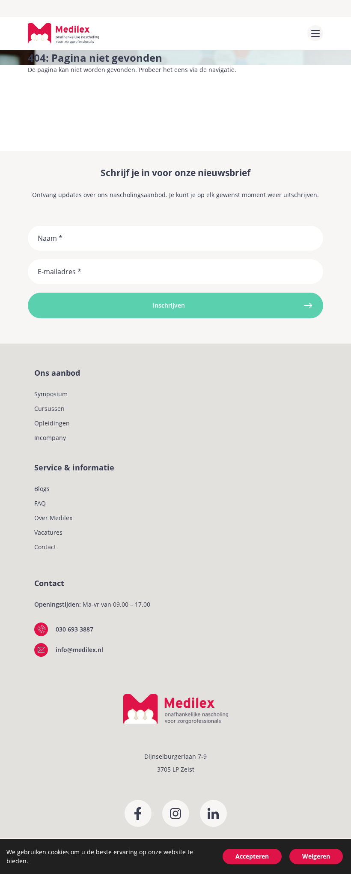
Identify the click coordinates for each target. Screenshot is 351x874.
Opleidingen (52, 423)
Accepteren (252, 856)
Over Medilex (53, 518)
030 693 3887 (74, 629)
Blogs (42, 489)
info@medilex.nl (79, 650)
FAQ (40, 503)
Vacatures (48, 532)
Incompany (50, 438)
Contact (45, 547)
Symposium (51, 394)
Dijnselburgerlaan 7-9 (175, 756)
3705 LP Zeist (175, 769)
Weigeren (316, 856)
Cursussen (49, 408)
